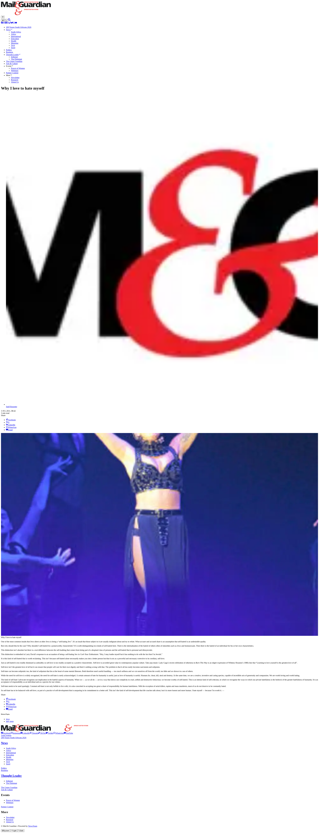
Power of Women (13, 800)
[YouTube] (16, 23)
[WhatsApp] (14, 23)
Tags (3, 735)
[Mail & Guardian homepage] (159, 8)
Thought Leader (11, 775)
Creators (8, 735)
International (11, 753)
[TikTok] (10, 23)
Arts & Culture (7, 790)
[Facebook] (2, 23)
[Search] (9, 20)
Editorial (9, 781)
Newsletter (10, 817)
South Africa (11, 748)
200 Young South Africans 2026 (13, 738)
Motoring (9, 759)
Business (4, 770)
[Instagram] (4, 23)
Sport (8, 764)
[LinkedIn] (6, 23)
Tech (8, 762)
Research (9, 820)
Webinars (9, 802)
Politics (4, 768)
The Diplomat (11, 783)
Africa (8, 750)
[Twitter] (12, 23)
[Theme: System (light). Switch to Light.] (4, 20)
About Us (10, 822)
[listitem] (6, 733)
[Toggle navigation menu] (3, 17)
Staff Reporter (11, 407)
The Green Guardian (9, 787)
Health (8, 757)
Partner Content (7, 807)
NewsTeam (32, 826)
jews (8, 719)
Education (10, 755)
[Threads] (8, 23)
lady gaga (10, 721)
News (4, 743)
